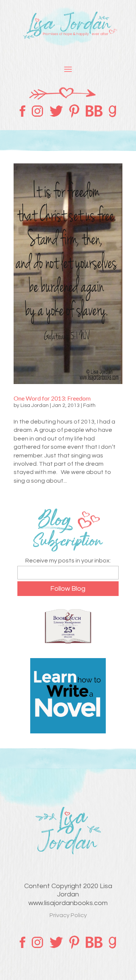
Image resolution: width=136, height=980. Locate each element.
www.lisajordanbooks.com (68, 903)
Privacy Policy (68, 915)
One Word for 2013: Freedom (52, 398)
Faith (89, 405)
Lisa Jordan (34, 405)
